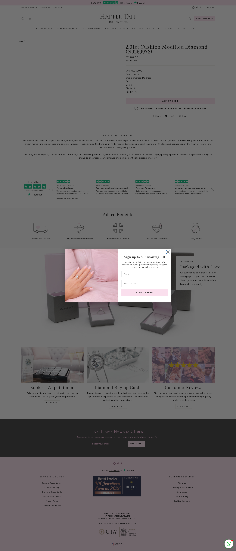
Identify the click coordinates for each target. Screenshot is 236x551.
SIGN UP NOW (144, 292)
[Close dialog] (168, 252)
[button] (229, 544)
